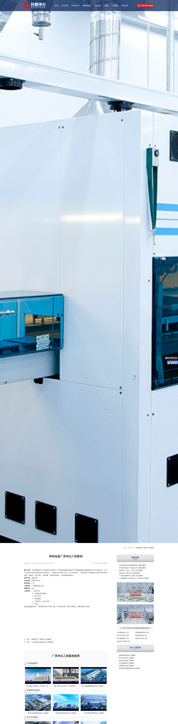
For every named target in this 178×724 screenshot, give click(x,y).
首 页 (57, 6)
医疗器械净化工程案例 (126, 663)
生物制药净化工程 (141, 635)
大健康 (106, 6)
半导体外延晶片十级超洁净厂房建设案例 (132, 568)
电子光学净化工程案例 (126, 658)
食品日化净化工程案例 (126, 660)
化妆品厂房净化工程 (123, 641)
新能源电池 (87, 6)
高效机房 (97, 6)
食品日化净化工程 (141, 638)
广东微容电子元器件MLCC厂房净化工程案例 (134, 578)
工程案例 (115, 6)
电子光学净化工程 (123, 635)
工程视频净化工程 (123, 632)
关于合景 (65, 6)
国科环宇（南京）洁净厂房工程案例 (131, 570)
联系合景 (124, 6)
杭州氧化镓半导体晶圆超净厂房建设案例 (132, 565)
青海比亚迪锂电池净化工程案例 (129, 668)
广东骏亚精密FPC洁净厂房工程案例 (131, 576)
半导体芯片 (75, 6)
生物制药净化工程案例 (126, 666)
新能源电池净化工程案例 (127, 655)
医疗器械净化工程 (123, 638)
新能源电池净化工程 (142, 632)
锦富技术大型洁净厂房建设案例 (129, 573)
